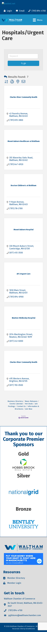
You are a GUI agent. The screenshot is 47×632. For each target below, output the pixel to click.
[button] (5, 76)
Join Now (28, 409)
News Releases (31, 401)
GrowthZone (30, 629)
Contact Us (21, 406)
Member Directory (16, 578)
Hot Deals (29, 404)
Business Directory (15, 401)
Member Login (14, 583)
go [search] (25, 63)
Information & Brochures (27, 407)
